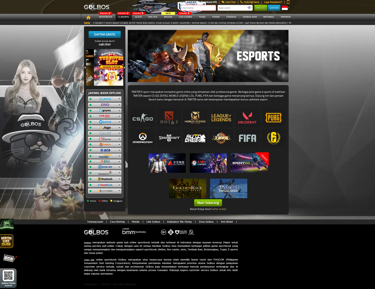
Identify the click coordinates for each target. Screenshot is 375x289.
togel (202, 17)
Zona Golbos (206, 221)
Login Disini (105, 44)
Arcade (168, 16)
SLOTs (137, 16)
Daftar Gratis (104, 34)
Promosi (286, 17)
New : (87, 23)
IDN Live (152, 17)
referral (268, 17)
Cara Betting (117, 221)
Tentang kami (95, 221)
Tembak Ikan (250, 17)
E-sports (123, 16)
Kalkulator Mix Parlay (179, 221)
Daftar (274, 7)
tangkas (231, 17)
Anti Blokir (227, 221)
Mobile (135, 221)
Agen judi (89, 260)
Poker (216, 17)
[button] (285, 8)
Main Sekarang (208, 203)
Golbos (87, 243)
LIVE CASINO (185, 16)
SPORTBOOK (105, 16)
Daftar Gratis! (219, 209)
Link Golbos (153, 221)
